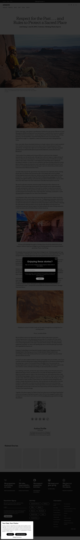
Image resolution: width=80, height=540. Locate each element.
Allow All (10, 534)
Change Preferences (17, 537)
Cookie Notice (23, 530)
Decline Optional (21, 534)
